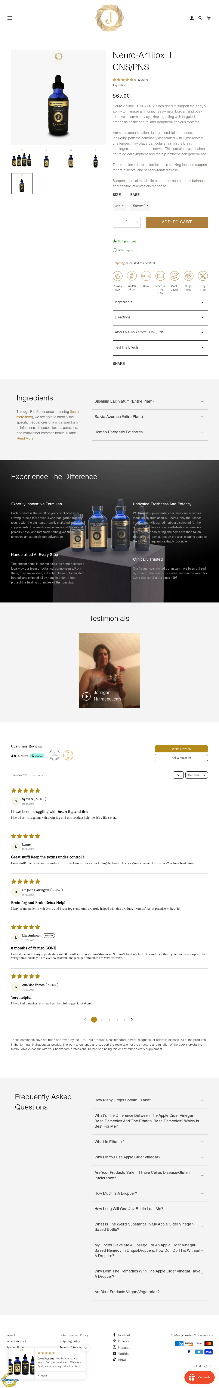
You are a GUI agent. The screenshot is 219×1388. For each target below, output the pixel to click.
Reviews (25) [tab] (20, 775)
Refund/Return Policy (74, 1335)
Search (11, 1335)
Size (117, 195)
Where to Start (16, 1341)
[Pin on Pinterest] (148, 364)
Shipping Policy (70, 1341)
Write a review (181, 749)
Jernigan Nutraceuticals (197, 1335)
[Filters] (178, 775)
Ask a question (181, 758)
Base (135, 195)
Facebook (123, 1335)
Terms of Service (71, 1347)
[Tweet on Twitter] (140, 364)
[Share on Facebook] (132, 364)
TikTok (121, 1360)
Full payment (127, 241)
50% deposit (126, 250)
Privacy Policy (15, 1347)
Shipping (119, 263)
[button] (123, 80)
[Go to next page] (133, 1020)
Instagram (124, 1347)
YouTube (123, 1354)
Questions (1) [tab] (39, 775)
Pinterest (123, 1341)
